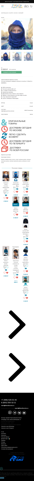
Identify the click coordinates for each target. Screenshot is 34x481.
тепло (13, 159)
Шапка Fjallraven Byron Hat (25, 209)
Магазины (3, 435)
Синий (31, 106)
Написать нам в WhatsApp (7, 426)
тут (5, 476)
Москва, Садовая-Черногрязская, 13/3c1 (11, 417)
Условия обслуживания (7, 449)
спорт (17, 159)
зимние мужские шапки (16, 161)
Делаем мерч (4, 438)
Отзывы (3, 442)
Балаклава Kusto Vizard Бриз (16, 185)
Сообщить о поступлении (9, 72)
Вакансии (3, 443)
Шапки (8, 157)
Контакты (3, 433)
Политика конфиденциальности (9, 447)
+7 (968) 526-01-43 (9, 400)
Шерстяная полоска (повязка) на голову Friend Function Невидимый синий (16, 266)
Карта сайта (4, 445)
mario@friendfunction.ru (7, 405)
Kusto (2, 17)
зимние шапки (22, 159)
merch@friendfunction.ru (21, 408)
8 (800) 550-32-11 (8, 403)
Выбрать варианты (16, 204)
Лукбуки (3, 440)
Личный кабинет (5, 437)
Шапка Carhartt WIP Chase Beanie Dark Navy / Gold (25, 233)
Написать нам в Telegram (7, 428)
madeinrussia (8, 159)
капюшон (24, 161)
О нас (2, 431)
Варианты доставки (6, 154)
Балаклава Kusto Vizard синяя (26, 185)
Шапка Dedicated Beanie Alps (26, 289)
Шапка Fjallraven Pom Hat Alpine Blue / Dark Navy (25, 260)
